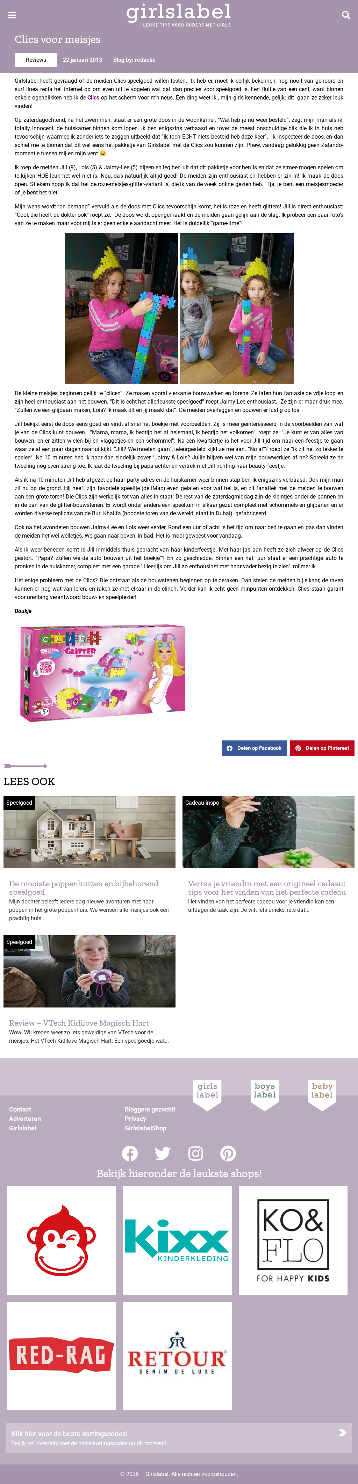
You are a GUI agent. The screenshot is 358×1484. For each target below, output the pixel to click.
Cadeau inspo (202, 802)
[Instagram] (195, 1153)
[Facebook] (130, 1153)
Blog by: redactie (134, 60)
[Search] (346, 15)
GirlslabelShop (145, 1128)
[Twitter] (163, 1153)
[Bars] (11, 15)
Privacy (135, 1118)
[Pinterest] (228, 1153)
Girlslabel (22, 1128)
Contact (20, 1109)
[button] (254, 748)
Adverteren (25, 1118)
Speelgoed (19, 802)
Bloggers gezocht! (150, 1109)
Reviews (36, 60)
